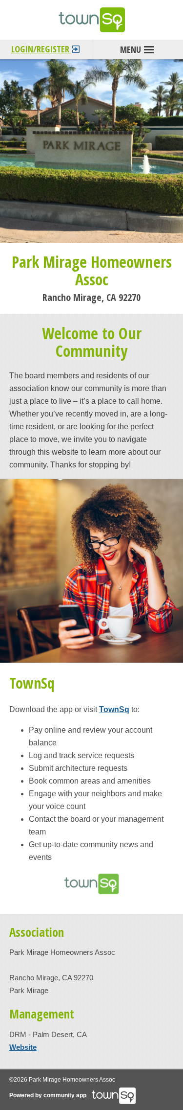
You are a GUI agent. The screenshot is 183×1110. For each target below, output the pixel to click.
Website (23, 1047)
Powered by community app (48, 1095)
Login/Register (41, 49)
